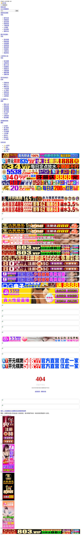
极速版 (6, 149)
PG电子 (6, 113)
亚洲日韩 (6, 21)
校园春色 (6, 66)
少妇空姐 (6, 88)
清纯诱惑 (6, 47)
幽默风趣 (6, 72)
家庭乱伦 (6, 68)
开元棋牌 (6, 131)
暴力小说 (6, 65)
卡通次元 (6, 51)
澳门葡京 (6, 127)
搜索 (17, 10)
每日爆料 (6, 117)
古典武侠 (6, 63)
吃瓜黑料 (6, 29)
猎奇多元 (6, 31)
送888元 (6, 137)
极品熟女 (6, 52)
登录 (2, 7)
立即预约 (6, 96)
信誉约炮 (6, 92)
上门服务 (6, 90)
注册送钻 (6, 115)
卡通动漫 (6, 25)
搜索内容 (43, 391)
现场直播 (6, 108)
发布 (6, 147)
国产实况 (6, 18)
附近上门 (6, 84)
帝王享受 (6, 94)
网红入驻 (6, 104)
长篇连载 (6, 70)
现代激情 (6, 61)
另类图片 (6, 49)
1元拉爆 (6, 133)
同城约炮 (6, 82)
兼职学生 (6, 86)
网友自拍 (6, 106)
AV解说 (6, 27)
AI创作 (6, 145)
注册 (4, 7)
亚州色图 (6, 39)
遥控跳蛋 (6, 110)
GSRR (8, 415)
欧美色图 (6, 41)
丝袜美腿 (6, 43)
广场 (6, 151)
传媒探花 (6, 19)
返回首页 (37, 391)
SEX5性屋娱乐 (5, 9)
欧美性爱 (6, 23)
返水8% (6, 135)
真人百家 (6, 111)
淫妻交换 (6, 74)
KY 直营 (6, 139)
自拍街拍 (6, 45)
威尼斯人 (6, 129)
